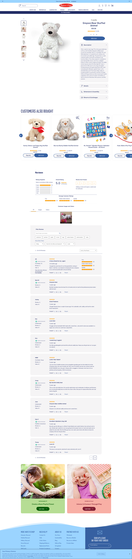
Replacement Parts (44, 546)
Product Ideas (70, 543)
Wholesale (69, 535)
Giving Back (58, 546)
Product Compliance (44, 548)
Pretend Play (42, 9)
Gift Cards (23, 548)
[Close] (129, 553)
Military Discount (25, 540)
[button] (3, 1)
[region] (66, 554)
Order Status (42, 540)
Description (87, 45)
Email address (93, 545)
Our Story (57, 535)
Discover (100, 9)
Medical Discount (25, 538)
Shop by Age (33, 9)
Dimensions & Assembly (91, 91)
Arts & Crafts (71, 9)
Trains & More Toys (83, 9)
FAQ (40, 538)
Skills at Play (58, 543)
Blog (56, 540)
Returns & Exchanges (91, 97)
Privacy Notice (30, 556)
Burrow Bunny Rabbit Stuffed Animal (66, 145)
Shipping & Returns (44, 543)
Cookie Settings (101, 553)
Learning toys (53, 9)
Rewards (23, 546)
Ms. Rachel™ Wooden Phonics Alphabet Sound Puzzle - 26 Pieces (96, 146)
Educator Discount (25, 535)
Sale (93, 9)
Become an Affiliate (72, 540)
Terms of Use (45, 557)
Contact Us (42, 535)
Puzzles (62, 9)
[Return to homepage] (66, 5)
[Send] (109, 546)
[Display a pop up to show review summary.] (72, 151)
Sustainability (58, 538)
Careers (57, 548)
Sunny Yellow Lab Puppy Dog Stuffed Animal (35, 146)
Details (75, 1)
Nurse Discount (25, 543)
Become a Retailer (71, 538)
